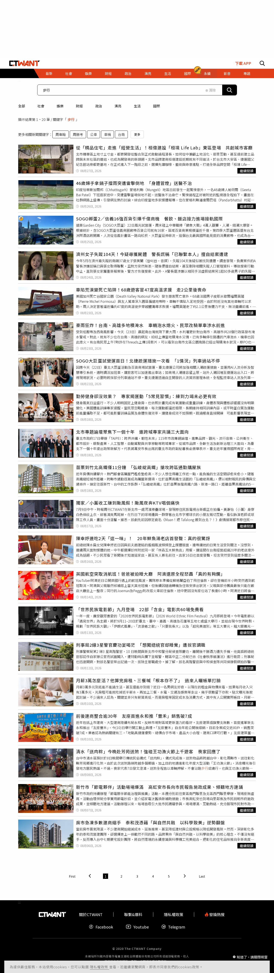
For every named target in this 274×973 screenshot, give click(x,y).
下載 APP (243, 63)
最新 (49, 73)
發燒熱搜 (216, 914)
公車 (93, 134)
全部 (21, 106)
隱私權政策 (99, 966)
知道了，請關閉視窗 (252, 956)
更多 (137, 134)
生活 (137, 106)
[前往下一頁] (184, 876)
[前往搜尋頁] (262, 63)
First (72, 876)
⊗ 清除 (210, 90)
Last (202, 876)
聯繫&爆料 (133, 914)
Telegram (176, 926)
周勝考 (78, 134)
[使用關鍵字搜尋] (229, 90)
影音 (227, 73)
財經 (79, 106)
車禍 (107, 134)
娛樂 (60, 106)
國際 (156, 106)
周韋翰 (60, 134)
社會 (40, 106)
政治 (98, 106)
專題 (246, 73)
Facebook (104, 926)
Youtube (141, 926)
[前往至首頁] (24, 63)
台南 (121, 134)
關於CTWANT (91, 914)
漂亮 (118, 106)
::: (19, 80)
